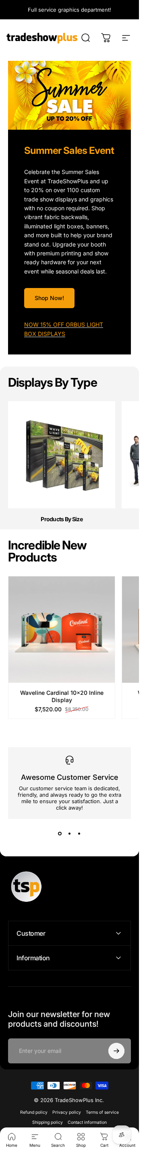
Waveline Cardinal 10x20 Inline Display (62, 697)
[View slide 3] (79, 833)
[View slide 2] (70, 833)
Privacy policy (66, 1112)
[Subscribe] (116, 1051)
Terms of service (102, 1112)
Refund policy (34, 1112)
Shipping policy (47, 1122)
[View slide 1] (60, 833)
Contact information (87, 1122)
